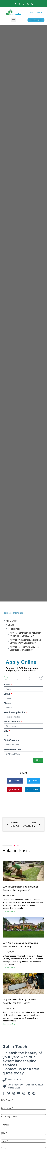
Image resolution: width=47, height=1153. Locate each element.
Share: (11, 625)
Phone (7, 703)
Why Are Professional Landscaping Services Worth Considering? (25, 641)
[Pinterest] (27, 4)
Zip (2, 1149)
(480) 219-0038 (36, 12)
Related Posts (14, 629)
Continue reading (9, 911)
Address (5, 1125)
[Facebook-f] (15, 4)
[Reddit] (32, 4)
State (3, 1141)
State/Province (12, 740)
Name (7, 684)
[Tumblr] (28, 1093)
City (6, 731)
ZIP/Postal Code (13, 749)
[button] (13, 20)
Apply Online (11, 621)
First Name (6, 1100)
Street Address (12, 722)
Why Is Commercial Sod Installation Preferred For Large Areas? (25, 634)
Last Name (6, 1108)
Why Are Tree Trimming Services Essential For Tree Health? (24, 648)
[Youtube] (23, 4)
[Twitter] (8, 1093)
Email (7, 694)
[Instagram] (19, 4)
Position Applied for (15, 712)
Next (38, 760)
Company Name (9, 1116)
